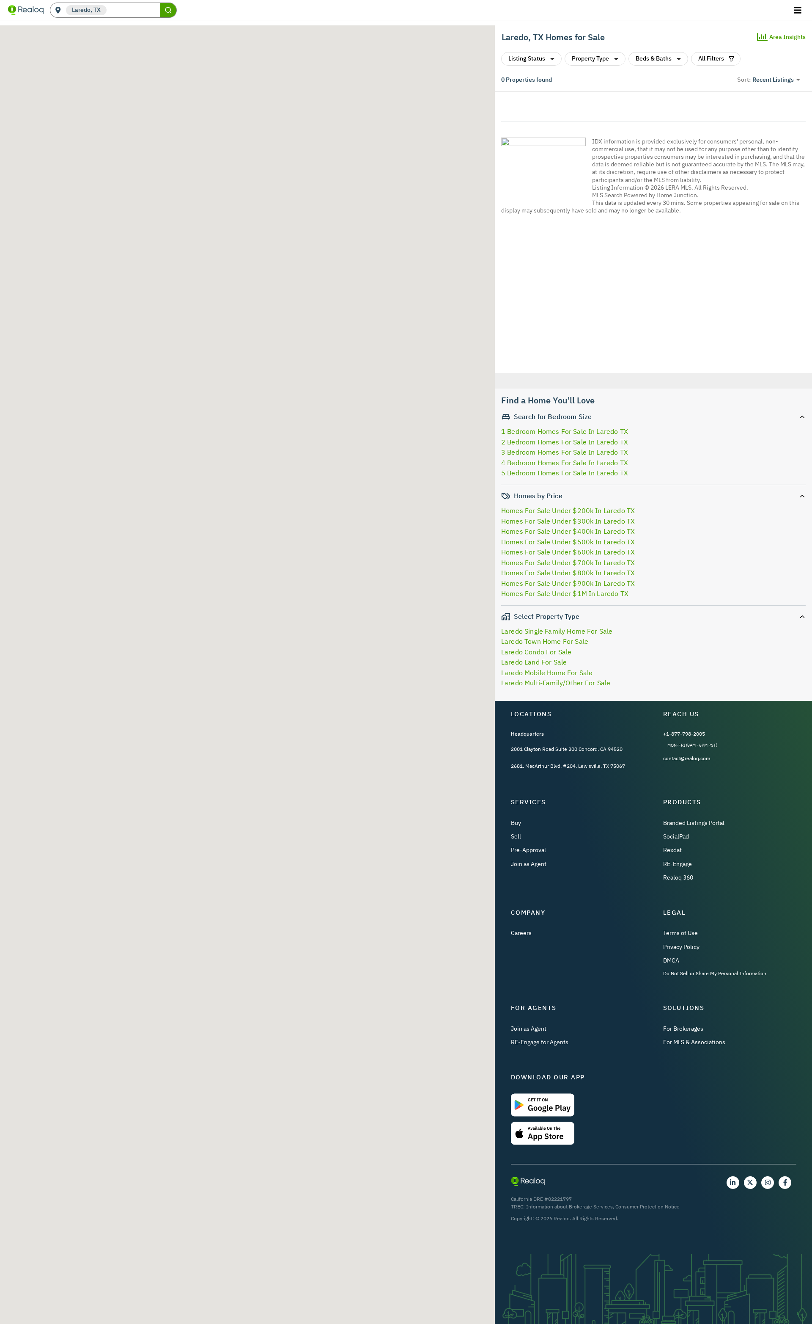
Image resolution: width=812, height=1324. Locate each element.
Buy (516, 823)
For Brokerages (683, 1028)
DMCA (671, 960)
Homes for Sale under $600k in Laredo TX (568, 552)
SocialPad (676, 836)
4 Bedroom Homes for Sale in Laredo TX (564, 462)
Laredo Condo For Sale (536, 652)
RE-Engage (677, 864)
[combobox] (133, 10)
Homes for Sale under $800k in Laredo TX (568, 572)
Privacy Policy (681, 947)
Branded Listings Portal (693, 823)
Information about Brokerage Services (569, 1206)
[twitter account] (750, 1182)
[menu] (798, 10)
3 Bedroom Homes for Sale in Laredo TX (564, 452)
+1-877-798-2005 (684, 734)
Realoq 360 (678, 877)
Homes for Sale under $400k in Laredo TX (568, 531)
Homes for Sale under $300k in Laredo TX (568, 521)
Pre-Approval (528, 850)
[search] (168, 10)
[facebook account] (785, 1182)
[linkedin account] (733, 1182)
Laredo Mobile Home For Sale (547, 672)
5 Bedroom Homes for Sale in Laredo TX (564, 473)
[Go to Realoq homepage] (26, 10)
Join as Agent (528, 864)
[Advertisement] (650, 295)
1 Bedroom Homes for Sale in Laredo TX (564, 431)
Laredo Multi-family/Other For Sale (555, 683)
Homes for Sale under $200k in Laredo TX (568, 510)
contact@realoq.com (686, 758)
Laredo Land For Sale (534, 662)
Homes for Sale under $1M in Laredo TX (564, 593)
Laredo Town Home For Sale (544, 641)
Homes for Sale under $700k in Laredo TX (568, 562)
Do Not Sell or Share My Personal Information (714, 973)
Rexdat (672, 850)
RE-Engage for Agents (539, 1042)
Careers (521, 933)
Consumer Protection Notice (647, 1206)
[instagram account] (767, 1182)
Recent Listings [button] (773, 79)
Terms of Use (680, 933)
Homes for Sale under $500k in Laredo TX (568, 542)
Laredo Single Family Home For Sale (556, 631)
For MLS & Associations (694, 1042)
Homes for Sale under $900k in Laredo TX (568, 583)
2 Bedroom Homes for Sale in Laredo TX (564, 442)
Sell (516, 836)
